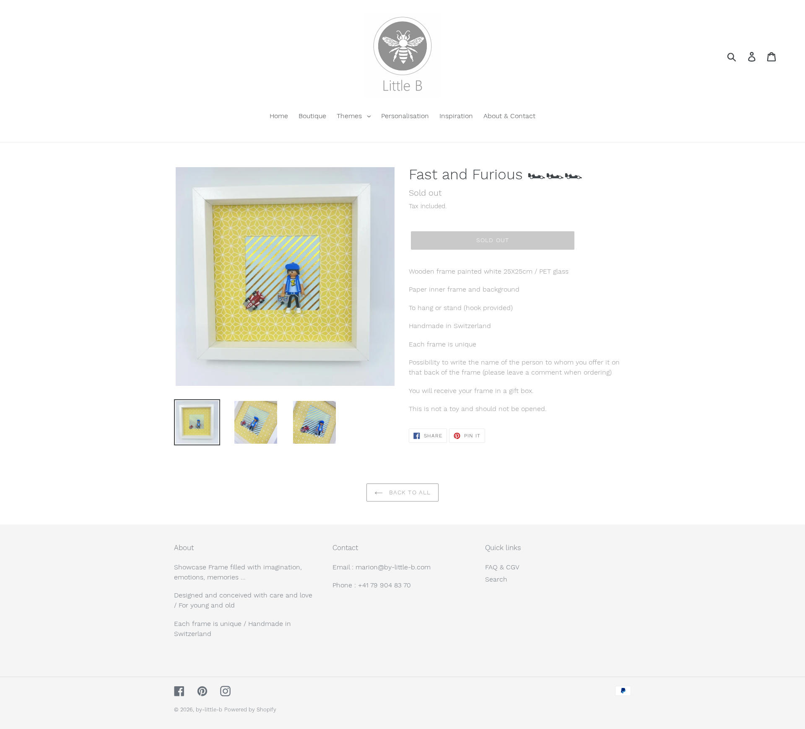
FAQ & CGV (502, 567)
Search (496, 579)
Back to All (409, 492)
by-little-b (209, 709)
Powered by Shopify (250, 709)
